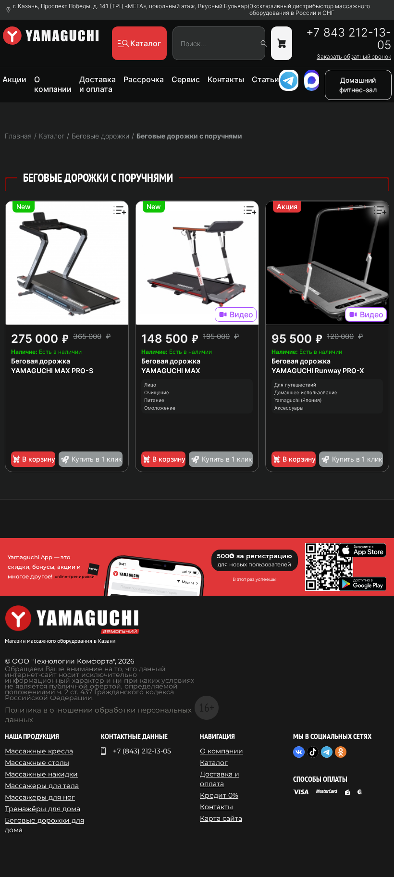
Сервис (186, 79)
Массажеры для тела (42, 785)
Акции (14, 79)
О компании (53, 84)
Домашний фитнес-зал (358, 85)
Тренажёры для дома (42, 808)
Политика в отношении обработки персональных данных (98, 714)
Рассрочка (143, 79)
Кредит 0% (219, 795)
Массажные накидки (41, 774)
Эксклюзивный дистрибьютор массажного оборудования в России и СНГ (309, 9)
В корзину (38, 459)
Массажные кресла (39, 751)
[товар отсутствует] (281, 43)
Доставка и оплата (97, 84)
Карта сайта (221, 818)
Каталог (214, 762)
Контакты (226, 79)
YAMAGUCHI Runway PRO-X (317, 370)
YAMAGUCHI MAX (170, 370)
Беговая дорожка (40, 361)
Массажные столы (37, 762)
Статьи (265, 79)
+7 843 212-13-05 (348, 38)
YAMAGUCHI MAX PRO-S (52, 370)
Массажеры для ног (40, 797)
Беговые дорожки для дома (44, 825)
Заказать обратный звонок (354, 56)
